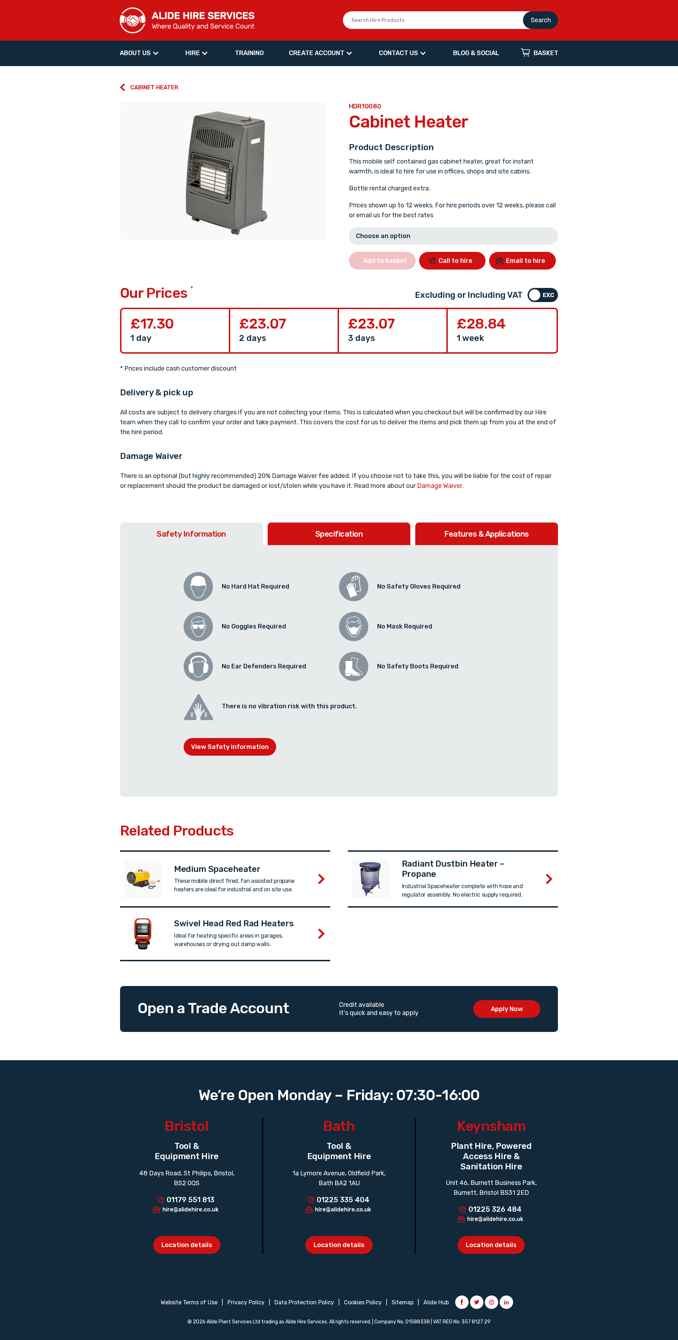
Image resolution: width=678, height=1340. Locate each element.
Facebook (462, 1302)
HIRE (192, 53)
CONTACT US (398, 53)
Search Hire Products (450, 20)
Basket (546, 53)
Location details (186, 1245)
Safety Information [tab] (191, 534)
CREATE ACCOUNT (316, 53)
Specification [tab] (339, 534)
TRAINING (249, 53)
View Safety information (230, 747)
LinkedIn (506, 1302)
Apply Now (507, 1009)
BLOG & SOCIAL (476, 53)
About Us (135, 53)
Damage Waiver (439, 486)
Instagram (491, 1302)
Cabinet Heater (154, 87)
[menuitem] (140, 53)
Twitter (476, 1302)
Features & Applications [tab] (486, 534)
